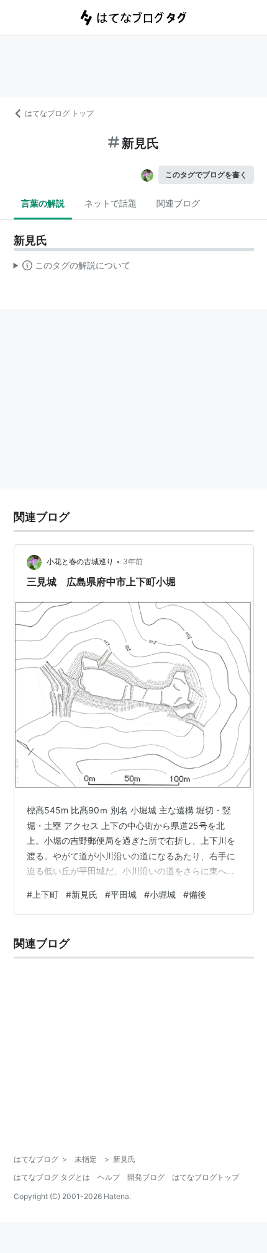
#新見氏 (81, 894)
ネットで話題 (110, 203)
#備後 (194, 894)
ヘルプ (108, 1177)
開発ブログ (146, 1177)
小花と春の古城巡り (80, 561)
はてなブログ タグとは (52, 1177)
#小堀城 (160, 894)
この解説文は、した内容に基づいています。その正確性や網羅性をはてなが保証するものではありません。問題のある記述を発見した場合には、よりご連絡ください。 (72, 268)
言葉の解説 (43, 203)
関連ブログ (178, 203)
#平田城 (121, 894)
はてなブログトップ (205, 1177)
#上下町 (42, 894)
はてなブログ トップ (59, 113)
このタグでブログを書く (206, 174)
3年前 (133, 561)
